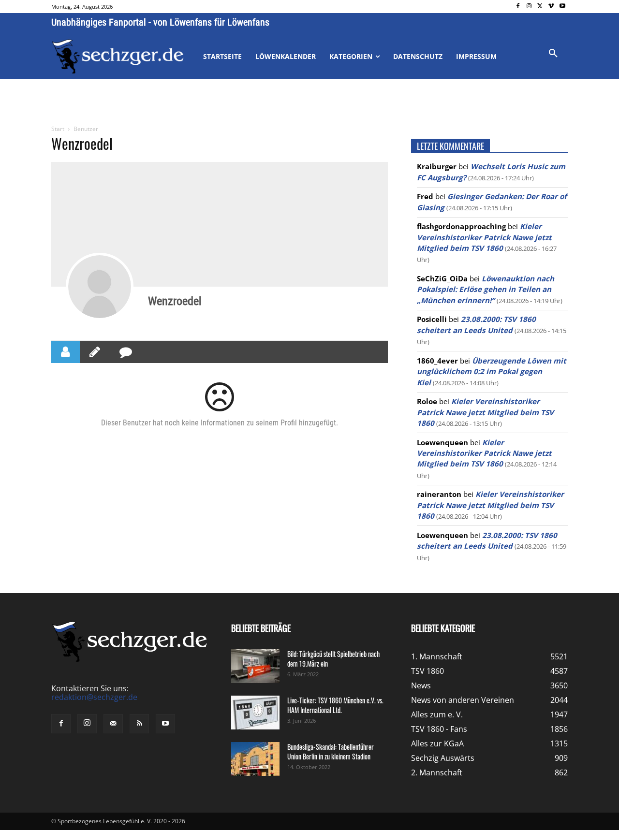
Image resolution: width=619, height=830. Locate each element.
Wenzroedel (175, 301)
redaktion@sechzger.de (94, 697)
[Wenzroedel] (99, 286)
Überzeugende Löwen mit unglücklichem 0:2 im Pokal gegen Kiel (491, 371)
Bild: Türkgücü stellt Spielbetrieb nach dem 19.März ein (333, 659)
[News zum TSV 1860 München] (117, 56)
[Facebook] (518, 6)
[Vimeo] (551, 6)
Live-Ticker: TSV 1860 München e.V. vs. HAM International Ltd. (335, 705)
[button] (553, 53)
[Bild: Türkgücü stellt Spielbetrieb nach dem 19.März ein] (255, 666)
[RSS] (139, 723)
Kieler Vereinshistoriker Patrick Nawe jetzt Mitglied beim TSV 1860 (484, 237)
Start (57, 129)
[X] (540, 6)
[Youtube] (562, 6)
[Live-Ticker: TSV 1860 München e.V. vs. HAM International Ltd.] (255, 712)
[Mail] (113, 723)
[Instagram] (529, 6)
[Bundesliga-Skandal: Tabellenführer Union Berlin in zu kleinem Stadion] (255, 759)
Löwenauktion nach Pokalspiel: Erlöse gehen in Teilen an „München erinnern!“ (485, 289)
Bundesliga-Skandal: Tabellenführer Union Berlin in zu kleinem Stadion (330, 751)
